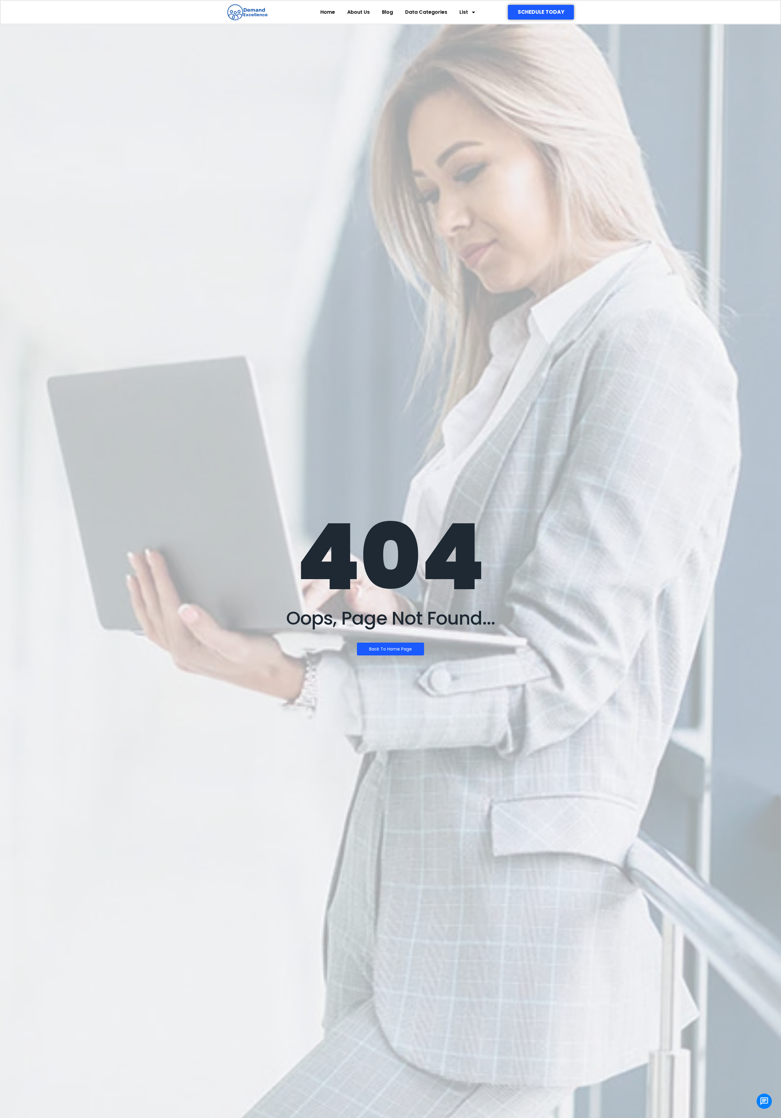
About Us (358, 12)
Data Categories (426, 12)
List (463, 12)
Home (327, 12)
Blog (387, 12)
